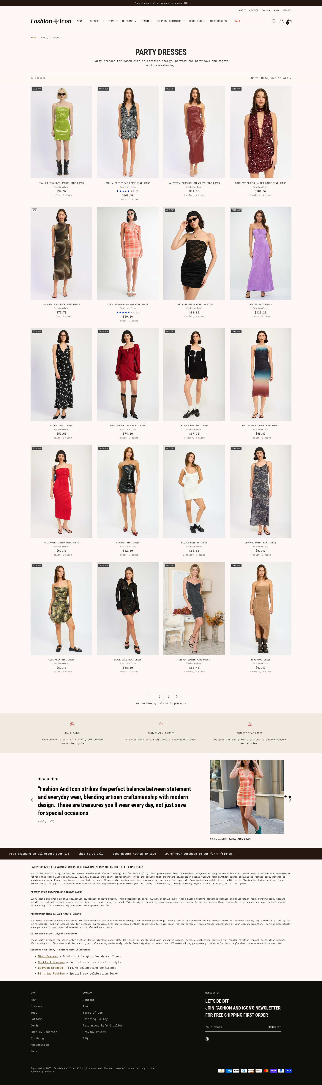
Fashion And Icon (64, 1068)
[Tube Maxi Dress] (260, 608)
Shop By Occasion (44, 1032)
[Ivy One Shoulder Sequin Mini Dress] (61, 132)
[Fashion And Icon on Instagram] (207, 1039)
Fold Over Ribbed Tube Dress (61, 542)
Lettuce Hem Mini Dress (194, 425)
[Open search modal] (273, 21)
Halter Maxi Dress (261, 304)
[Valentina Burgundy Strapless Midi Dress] (194, 132)
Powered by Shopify (42, 1071)
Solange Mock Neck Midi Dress (61, 304)
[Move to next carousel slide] (290, 800)
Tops (34, 1012)
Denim (35, 1025)
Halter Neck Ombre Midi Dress (260, 425)
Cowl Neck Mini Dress (61, 659)
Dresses (36, 1006)
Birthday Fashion (51, 973)
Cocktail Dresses (51, 962)
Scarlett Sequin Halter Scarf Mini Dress (260, 183)
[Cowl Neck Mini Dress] (61, 608)
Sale (34, 1051)
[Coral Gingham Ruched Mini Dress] (128, 253)
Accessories (40, 1044)
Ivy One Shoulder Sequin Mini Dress (61, 183)
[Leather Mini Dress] (128, 491)
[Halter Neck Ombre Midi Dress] (260, 374)
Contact (88, 1000)
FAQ (85, 1038)
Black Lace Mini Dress (127, 659)
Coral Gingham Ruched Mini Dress (128, 304)
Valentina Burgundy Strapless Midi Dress (194, 183)
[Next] (244, 21)
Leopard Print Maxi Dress (260, 542)
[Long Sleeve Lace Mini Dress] (128, 374)
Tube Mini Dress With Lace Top (194, 304)
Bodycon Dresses (50, 967)
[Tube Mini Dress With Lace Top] (194, 253)
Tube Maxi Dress (260, 659)
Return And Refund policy (103, 1025)
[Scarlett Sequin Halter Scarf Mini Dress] (260, 132)
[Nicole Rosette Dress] (194, 491)
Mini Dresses (48, 956)
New (33, 1000)
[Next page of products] (176, 696)
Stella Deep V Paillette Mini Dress (128, 183)
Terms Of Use (93, 1012)
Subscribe (274, 1027)
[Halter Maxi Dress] (260, 253)
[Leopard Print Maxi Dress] (260, 491)
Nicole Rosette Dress (194, 542)
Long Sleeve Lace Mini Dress (127, 425)
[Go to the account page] (281, 21)
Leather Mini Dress (128, 542)
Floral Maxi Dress (61, 425)
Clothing (37, 1038)
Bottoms (36, 1019)
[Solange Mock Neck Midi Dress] (61, 253)
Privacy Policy (94, 1032)
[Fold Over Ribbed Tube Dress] (61, 491)
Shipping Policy (95, 1019)
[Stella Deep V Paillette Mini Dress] (128, 132)
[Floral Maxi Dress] (61, 374)
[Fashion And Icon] (51, 21)
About (87, 1006)
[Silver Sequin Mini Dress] (194, 608)
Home (34, 37)
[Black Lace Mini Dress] (128, 608)
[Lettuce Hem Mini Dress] (194, 374)
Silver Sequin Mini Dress (194, 659)
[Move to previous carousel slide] (32, 800)
